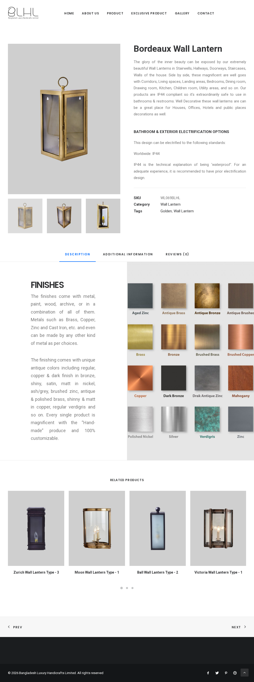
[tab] (77, 256)
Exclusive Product (149, 13)
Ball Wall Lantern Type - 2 (157, 572)
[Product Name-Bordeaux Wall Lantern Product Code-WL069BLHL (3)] (64, 119)
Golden (166, 211)
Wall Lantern (170, 204)
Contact (205, 13)
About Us (90, 13)
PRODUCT (115, 13)
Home (69, 13)
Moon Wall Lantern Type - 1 (97, 572)
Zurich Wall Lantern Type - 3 (36, 572)
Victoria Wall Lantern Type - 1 (218, 572)
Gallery (182, 13)
